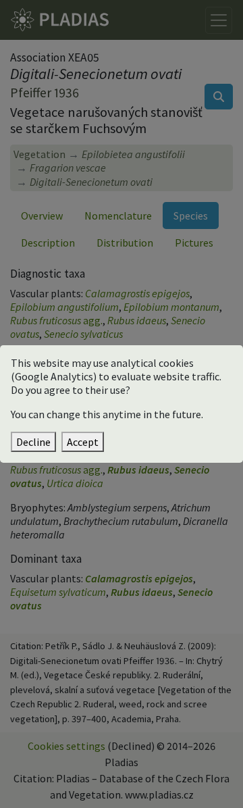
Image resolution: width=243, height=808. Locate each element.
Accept (83, 442)
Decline (33, 442)
